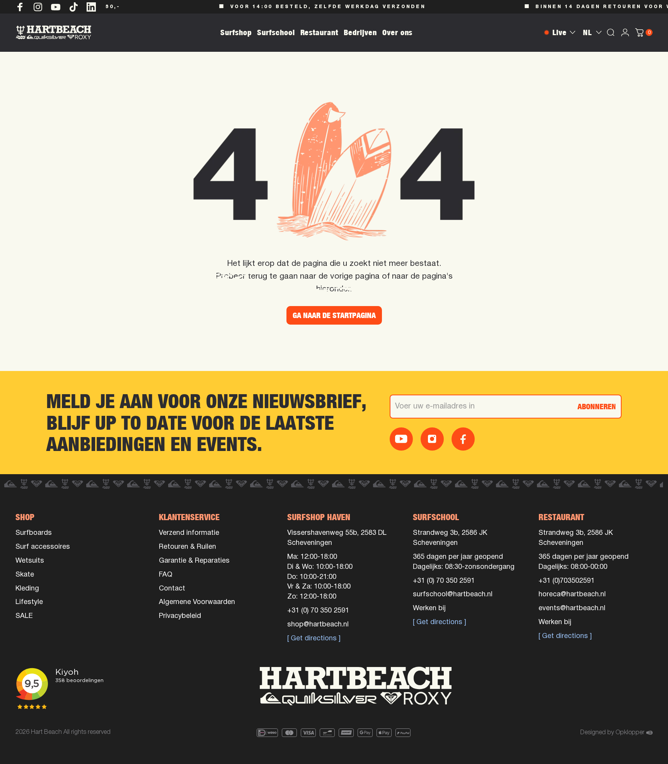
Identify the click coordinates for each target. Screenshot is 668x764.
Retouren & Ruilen (187, 547)
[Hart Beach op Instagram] (38, 7)
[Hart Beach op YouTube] (55, 7)
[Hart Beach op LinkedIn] (91, 7)
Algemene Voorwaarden (197, 602)
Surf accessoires (42, 547)
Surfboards (33, 533)
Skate (24, 575)
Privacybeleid (180, 616)
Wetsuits (29, 561)
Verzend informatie (189, 533)
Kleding (27, 588)
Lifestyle (29, 602)
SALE (24, 616)
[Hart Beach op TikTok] (73, 7)
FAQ (165, 575)
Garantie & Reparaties (194, 561)
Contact (172, 588)
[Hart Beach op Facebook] (20, 7)
